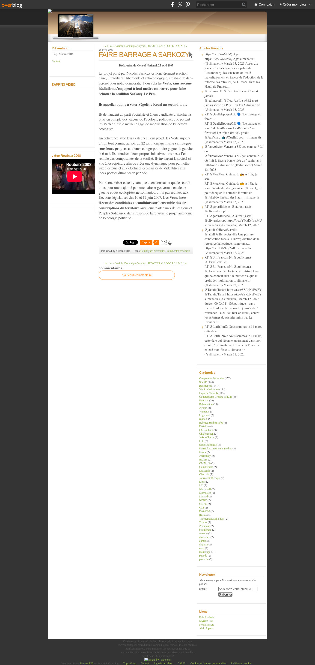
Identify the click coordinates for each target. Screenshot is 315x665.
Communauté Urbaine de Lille (215, 396)
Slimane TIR (86, 663)
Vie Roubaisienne (209, 389)
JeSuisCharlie (206, 437)
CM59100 (205, 463)
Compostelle (206, 467)
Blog (54, 54)
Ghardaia (204, 474)
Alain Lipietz (206, 628)
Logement (204, 415)
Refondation (206, 404)
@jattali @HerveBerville (221, 229)
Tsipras (203, 522)
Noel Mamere (206, 624)
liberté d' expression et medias (215, 448)
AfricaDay (205, 455)
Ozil (201, 507)
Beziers (203, 459)
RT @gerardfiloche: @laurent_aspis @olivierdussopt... (228, 208)
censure (203, 533)
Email (202, 588)
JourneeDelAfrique (209, 478)
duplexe (203, 544)
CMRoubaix (206, 430)
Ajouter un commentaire (137, 275)
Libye (202, 481)
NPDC (203, 500)
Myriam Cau (206, 621)
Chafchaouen (206, 433)
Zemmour (204, 526)
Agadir (203, 407)
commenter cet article (178, 251)
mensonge (204, 552)
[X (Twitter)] (180, 4)
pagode (203, 555)
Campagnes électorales (152, 251)
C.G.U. (182, 663)
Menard (203, 496)
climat (202, 540)
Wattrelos (204, 411)
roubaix (203, 419)
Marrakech (205, 492)
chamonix (204, 537)
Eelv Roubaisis (207, 617)
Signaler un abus (163, 663)
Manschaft (205, 489)
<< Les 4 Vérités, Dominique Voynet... (126, 46)
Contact (56, 61)
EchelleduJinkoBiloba (211, 422)
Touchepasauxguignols (211, 518)
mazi (201, 548)
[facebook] (172, 4)
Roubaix (203, 400)
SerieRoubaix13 (208, 444)
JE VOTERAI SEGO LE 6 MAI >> (167, 46)
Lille (201, 441)
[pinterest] (187, 4)
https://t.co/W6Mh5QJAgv (222, 54)
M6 (201, 485)
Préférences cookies (242, 663)
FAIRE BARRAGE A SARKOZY (144, 54)
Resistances (205, 385)
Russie (203, 515)
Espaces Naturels (208, 393)
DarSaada (204, 470)
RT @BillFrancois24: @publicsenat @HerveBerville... (228, 259)
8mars (202, 452)
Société (203, 382)
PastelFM (204, 511)
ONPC (203, 504)
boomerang (205, 529)
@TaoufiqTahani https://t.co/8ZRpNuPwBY (233, 289)
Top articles (129, 663)
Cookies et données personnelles (208, 663)
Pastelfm (204, 426)
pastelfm (203, 559)
